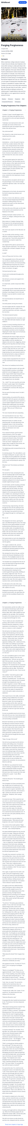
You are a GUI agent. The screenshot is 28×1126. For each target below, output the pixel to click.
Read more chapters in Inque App (14, 1124)
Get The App (23, 2)
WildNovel (5, 2)
